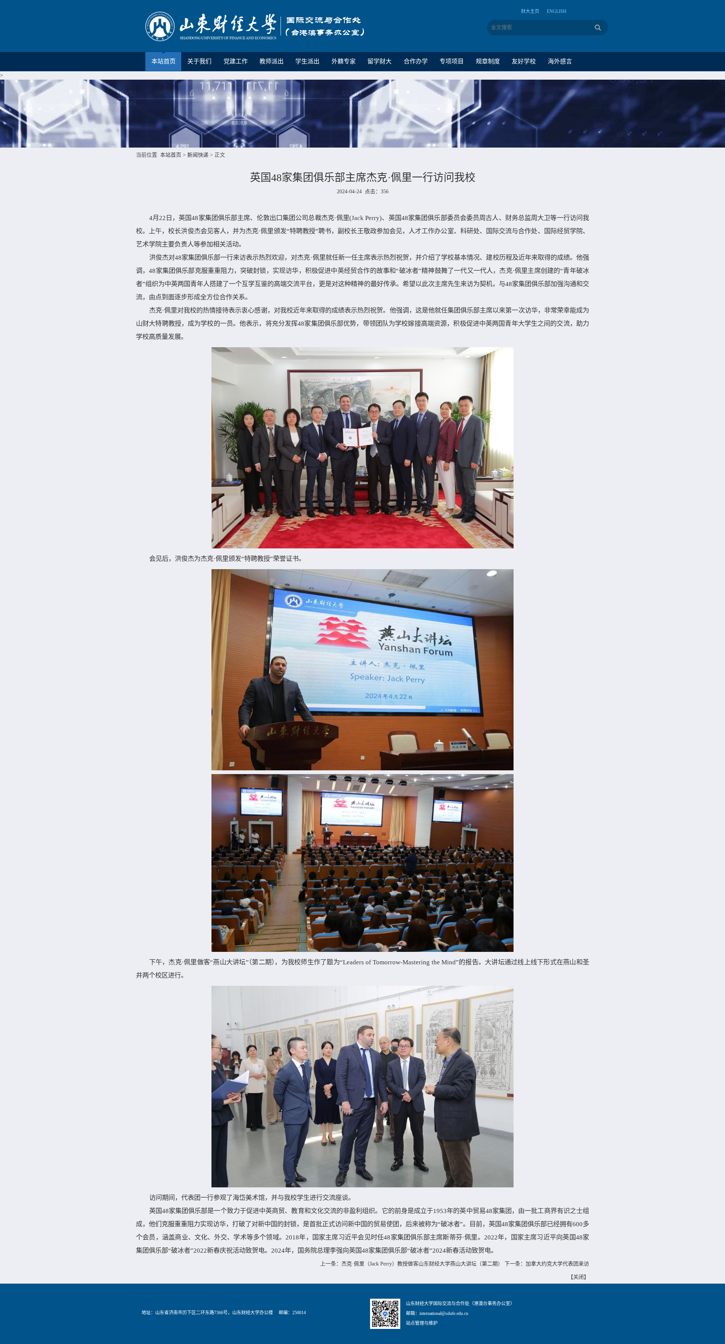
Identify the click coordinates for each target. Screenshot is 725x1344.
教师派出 (271, 61)
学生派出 (307, 61)
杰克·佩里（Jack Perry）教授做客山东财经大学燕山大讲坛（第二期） (422, 1264)
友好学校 (524, 61)
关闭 (578, 1277)
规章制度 (488, 61)
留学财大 (379, 61)
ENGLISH (556, 11)
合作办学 (416, 61)
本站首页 (163, 61)
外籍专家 (344, 61)
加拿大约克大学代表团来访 (557, 1264)
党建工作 (236, 61)
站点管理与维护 (422, 1323)
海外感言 (560, 61)
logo (262, 26)
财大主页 (530, 11)
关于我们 (199, 61)
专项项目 (452, 61)
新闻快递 (197, 155)
